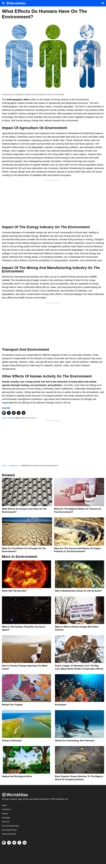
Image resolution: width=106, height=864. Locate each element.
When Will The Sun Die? (14, 591)
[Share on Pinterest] (19, 413)
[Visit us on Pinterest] (19, 843)
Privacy (5, 813)
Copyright (6, 818)
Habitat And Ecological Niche (17, 776)
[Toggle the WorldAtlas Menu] (3, 3)
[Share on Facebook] (9, 413)
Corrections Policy (9, 830)
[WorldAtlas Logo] (17, 3)
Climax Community (12, 740)
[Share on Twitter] (14, 413)
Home (4, 805)
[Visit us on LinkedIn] (24, 843)
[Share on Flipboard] (4, 413)
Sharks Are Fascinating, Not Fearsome (74, 740)
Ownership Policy (9, 834)
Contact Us (6, 809)
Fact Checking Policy (10, 826)
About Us (5, 822)
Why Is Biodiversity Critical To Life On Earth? (78, 591)
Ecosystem (60, 704)
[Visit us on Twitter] (14, 843)
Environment (31, 418)
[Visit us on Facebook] (9, 843)
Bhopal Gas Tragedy (12, 704)
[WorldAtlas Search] (102, 3)
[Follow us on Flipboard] (4, 843)
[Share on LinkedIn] (23, 413)
